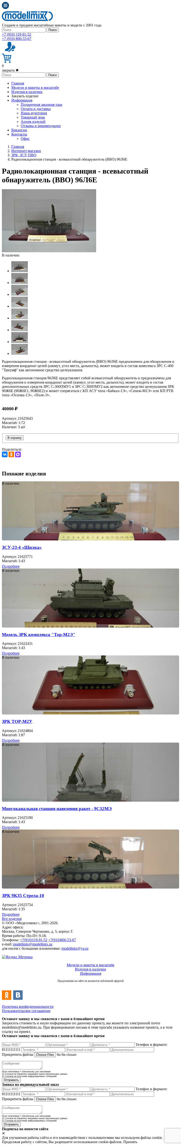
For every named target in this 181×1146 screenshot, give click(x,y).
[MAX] (18, 454)
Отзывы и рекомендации (41, 126)
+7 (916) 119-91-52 (16, 34)
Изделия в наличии (26, 92)
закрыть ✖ (10, 70)
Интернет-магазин (26, 151)
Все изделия (11, 919)
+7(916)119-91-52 (33, 940)
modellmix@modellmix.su (32, 944)
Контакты (19, 134)
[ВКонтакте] (5, 454)
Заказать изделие (24, 96)
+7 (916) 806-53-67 (16, 39)
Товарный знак (33, 117)
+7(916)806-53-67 (62, 940)
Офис (25, 139)
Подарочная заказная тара (41, 105)
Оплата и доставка (36, 109)
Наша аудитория (34, 113)
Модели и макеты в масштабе (35, 88)
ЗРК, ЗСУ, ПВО (23, 155)
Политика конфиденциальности (27, 1007)
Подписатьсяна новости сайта (90, 986)
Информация (21, 100)
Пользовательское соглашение (26, 1011)
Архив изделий (33, 122)
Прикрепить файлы (17, 1054)
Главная (17, 83)
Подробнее (11, 566)
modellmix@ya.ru (75, 948)
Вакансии (19, 130)
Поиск (52, 30)
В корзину (15, 438)
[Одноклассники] (11, 454)
